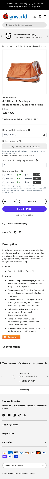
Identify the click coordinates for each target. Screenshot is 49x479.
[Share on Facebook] (15, 232)
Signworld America (14, 473)
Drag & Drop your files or (24, 146)
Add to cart (32, 201)
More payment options (24, 215)
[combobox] (24, 25)
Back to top (24, 390)
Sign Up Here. (35, 6)
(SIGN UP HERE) (31, 119)
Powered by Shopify (28, 473)
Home (4, 46)
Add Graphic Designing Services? (18, 160)
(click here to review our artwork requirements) (18, 155)
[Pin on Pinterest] (20, 232)
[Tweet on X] (10, 232)
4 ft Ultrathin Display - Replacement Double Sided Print (27, 46)
